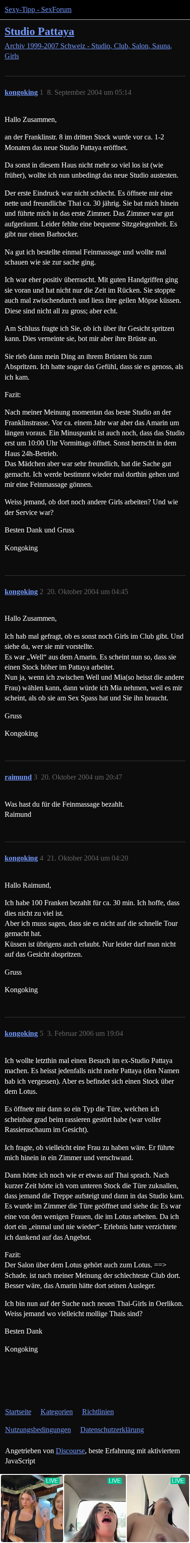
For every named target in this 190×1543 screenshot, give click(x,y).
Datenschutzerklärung (112, 1429)
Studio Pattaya (39, 31)
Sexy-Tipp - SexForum (38, 9)
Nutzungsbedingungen (38, 1429)
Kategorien (57, 1412)
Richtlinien (98, 1412)
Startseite (18, 1412)
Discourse (70, 1451)
